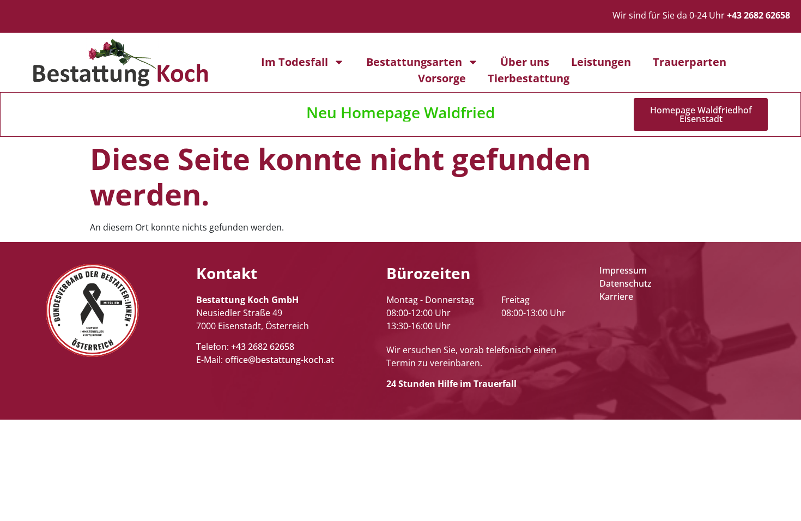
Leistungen (601, 61)
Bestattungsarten (414, 61)
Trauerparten (689, 61)
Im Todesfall (294, 61)
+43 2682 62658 (262, 347)
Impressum (623, 270)
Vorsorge (442, 78)
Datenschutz (625, 283)
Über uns (524, 61)
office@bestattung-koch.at (279, 360)
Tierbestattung (528, 78)
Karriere (616, 296)
